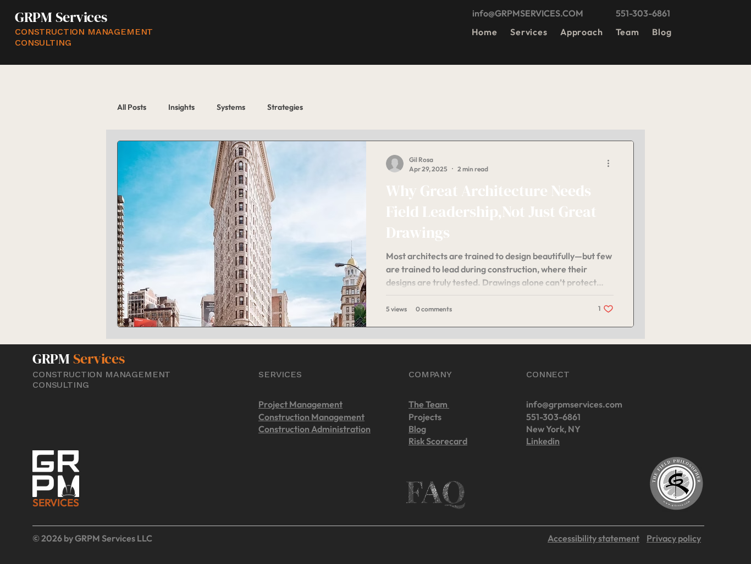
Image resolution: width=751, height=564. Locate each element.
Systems (231, 107)
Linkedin (543, 440)
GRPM (52, 358)
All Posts (131, 107)
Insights (181, 107)
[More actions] (612, 163)
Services (99, 358)
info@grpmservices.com (574, 404)
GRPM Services (61, 17)
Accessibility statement (593, 538)
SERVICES (55, 502)
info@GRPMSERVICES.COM (527, 13)
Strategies (285, 107)
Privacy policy (674, 538)
